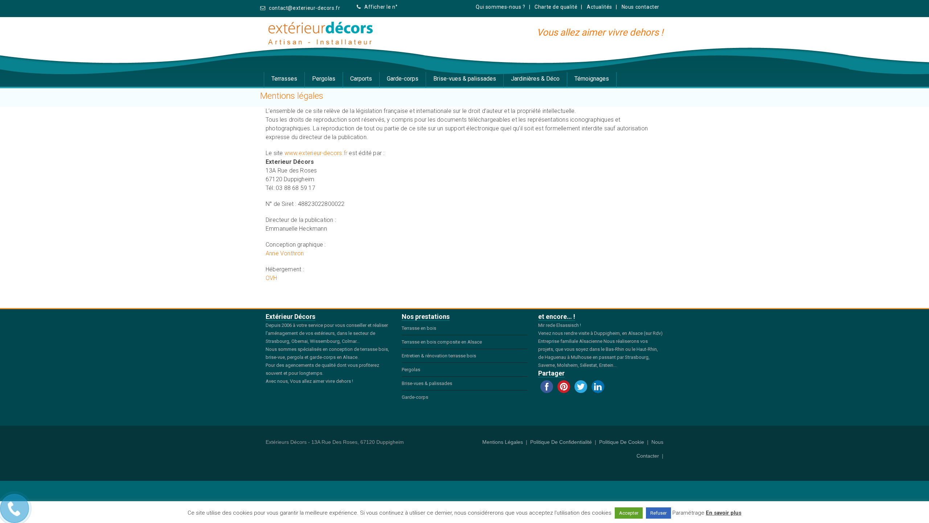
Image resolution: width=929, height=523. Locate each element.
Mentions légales (502, 442)
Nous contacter (640, 7)
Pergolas (323, 78)
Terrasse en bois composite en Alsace (442, 342)
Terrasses (284, 78)
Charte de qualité (556, 7)
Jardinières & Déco (535, 78)
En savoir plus (723, 513)
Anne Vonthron (285, 253)
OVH (271, 278)
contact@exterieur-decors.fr (304, 8)
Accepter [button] (628, 513)
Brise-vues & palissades (464, 78)
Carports (361, 78)
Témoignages (591, 78)
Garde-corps (402, 78)
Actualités (599, 7)
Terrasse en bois (419, 328)
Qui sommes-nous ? (500, 7)
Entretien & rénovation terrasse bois (439, 355)
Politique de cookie (621, 442)
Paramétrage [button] (688, 513)
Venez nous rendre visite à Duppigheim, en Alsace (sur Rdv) (600, 333)
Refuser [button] (658, 513)
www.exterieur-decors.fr (316, 153)
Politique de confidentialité (561, 442)
